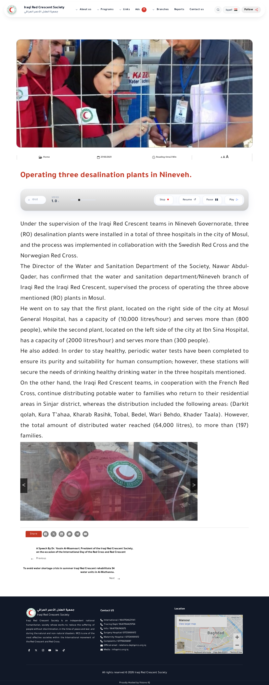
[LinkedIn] (62, 534)
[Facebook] (46, 534)
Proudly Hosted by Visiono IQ (134, 683)
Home (46, 157)
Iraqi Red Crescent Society (44, 7)
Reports (179, 9)
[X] (54, 534)
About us (85, 9)
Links (126, 9)
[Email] (85, 534)
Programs (107, 9)
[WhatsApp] (69, 534)
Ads (137, 9)
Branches (162, 9)
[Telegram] (77, 534)
